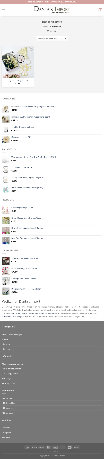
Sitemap (5, 339)
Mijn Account (8, 398)
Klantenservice (8, 349)
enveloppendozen (50, 313)
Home (45, 26)
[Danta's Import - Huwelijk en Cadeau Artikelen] (52, 10)
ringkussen (22, 316)
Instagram (6, 432)
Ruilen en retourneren (11, 368)
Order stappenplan (10, 373)
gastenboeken (35, 313)
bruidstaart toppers (20, 313)
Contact (48, 452)
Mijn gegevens (8, 408)
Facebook (6, 427)
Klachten (6, 344)
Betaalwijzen (7, 378)
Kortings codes (8, 383)
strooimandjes (8, 316)
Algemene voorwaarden (12, 364)
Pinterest (6, 437)
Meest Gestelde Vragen (12, 334)
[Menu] (3, 10)
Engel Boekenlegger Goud (18, 81)
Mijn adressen (8, 413)
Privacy (56, 452)
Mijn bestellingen (9, 403)
